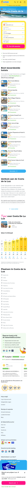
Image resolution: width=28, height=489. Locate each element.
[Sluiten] (24, 472)
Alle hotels (12, 171)
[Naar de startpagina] (5, 2)
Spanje (4, 9)
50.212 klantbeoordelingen (18, 359)
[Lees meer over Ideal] (9, 350)
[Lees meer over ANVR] (4, 350)
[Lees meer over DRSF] (12, 350)
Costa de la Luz (12, 9)
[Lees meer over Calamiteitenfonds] (9, 451)
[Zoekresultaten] (15, 2)
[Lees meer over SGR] (6, 350)
